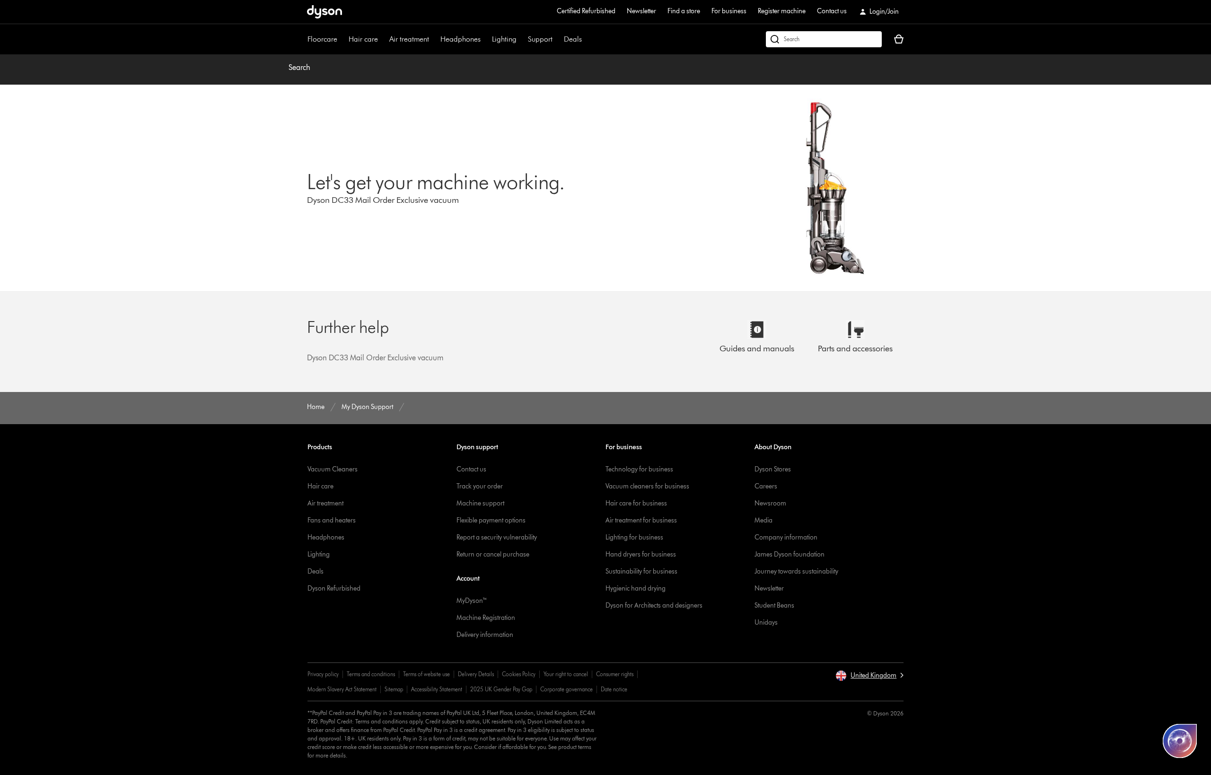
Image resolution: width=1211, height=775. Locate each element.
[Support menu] (557, 39)
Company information (786, 537)
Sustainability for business (641, 571)
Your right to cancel (566, 674)
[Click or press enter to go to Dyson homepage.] (324, 11)
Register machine (782, 11)
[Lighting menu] (521, 39)
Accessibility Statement (436, 689)
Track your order (479, 486)
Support (540, 39)
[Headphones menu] (485, 39)
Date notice (614, 689)
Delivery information (484, 635)
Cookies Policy (518, 674)
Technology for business (639, 469)
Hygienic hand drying (636, 588)
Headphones (460, 39)
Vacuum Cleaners (332, 469)
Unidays (766, 622)
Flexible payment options (491, 520)
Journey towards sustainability (796, 571)
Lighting (504, 39)
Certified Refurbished (586, 11)
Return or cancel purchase (492, 554)
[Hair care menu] (382, 39)
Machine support (480, 503)
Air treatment (409, 39)
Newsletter (641, 11)
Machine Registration (485, 618)
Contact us (832, 11)
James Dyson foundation (790, 554)
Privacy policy (323, 674)
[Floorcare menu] (342, 39)
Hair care (363, 39)
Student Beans (774, 605)
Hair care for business (636, 503)
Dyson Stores (773, 469)
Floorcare (322, 39)
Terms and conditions (371, 674)
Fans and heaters (331, 520)
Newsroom (770, 503)
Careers (766, 486)
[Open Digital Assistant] (1180, 741)
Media (763, 520)
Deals (573, 39)
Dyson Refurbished (333, 588)
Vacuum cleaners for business (647, 486)
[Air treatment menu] (434, 39)
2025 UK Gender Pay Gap (501, 689)
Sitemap (394, 689)
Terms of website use (426, 674)
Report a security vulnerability (496, 537)
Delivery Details (476, 674)
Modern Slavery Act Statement (342, 689)
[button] (869, 675)
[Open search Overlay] (824, 39)
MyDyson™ (471, 601)
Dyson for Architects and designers (654, 605)
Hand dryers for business (641, 554)
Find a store (683, 11)
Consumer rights (614, 674)
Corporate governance (566, 689)
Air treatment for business (641, 520)
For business (728, 11)
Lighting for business (634, 537)
